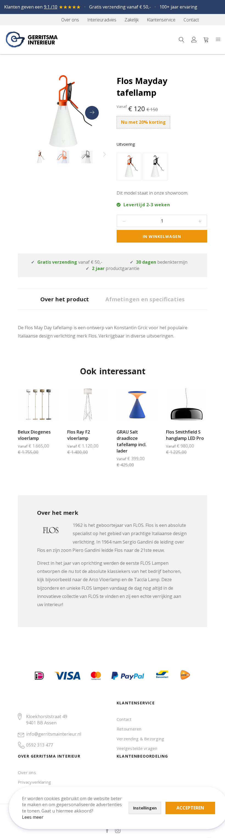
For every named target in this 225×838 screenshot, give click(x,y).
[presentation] (92, 113)
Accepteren (190, 808)
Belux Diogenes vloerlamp (34, 435)
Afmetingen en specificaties (145, 299)
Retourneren (129, 729)
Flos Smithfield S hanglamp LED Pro (185, 435)
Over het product (64, 299)
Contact (124, 719)
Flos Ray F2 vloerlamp (78, 435)
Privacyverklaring (34, 782)
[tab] (64, 299)
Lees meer (32, 817)
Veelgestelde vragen (137, 748)
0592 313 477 (39, 745)
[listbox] (162, 167)
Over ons (27, 772)
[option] (129, 166)
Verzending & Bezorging (140, 738)
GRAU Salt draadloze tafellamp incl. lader (132, 441)
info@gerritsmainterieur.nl (53, 734)
